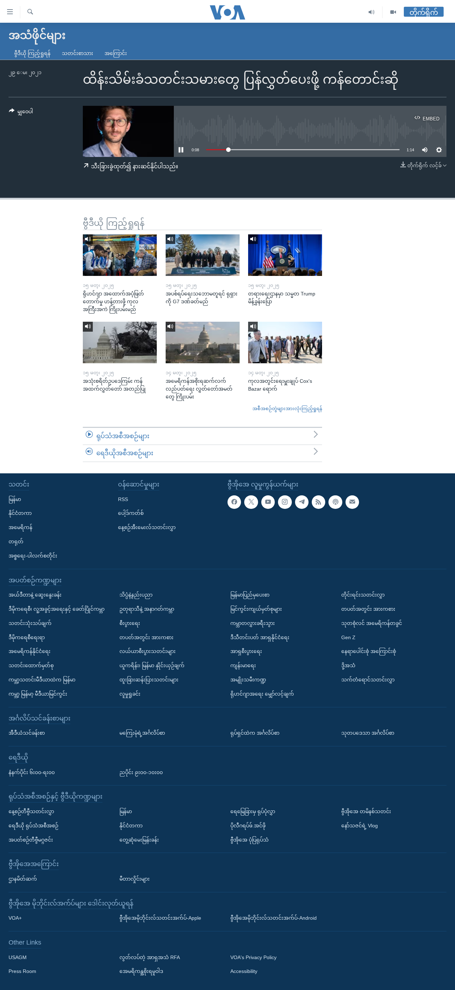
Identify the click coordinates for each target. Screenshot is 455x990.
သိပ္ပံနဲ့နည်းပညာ (135, 595)
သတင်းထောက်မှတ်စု (31, 665)
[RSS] (318, 501)
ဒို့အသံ (348, 665)
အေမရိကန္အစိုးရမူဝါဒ (141, 971)
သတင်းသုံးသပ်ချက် (30, 623)
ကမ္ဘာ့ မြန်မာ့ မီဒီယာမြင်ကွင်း (38, 693)
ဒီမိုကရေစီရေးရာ (27, 637)
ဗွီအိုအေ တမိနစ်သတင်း (366, 811)
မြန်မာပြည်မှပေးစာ (249, 595)
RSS (123, 499)
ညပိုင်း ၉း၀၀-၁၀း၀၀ (141, 772)
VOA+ (15, 918)
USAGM (18, 957)
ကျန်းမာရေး (243, 665)
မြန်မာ (15, 499)
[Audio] (371, 12)
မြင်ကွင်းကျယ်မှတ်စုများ (256, 609)
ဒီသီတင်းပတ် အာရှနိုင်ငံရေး (259, 637)
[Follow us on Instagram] (284, 501)
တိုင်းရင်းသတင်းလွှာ (363, 595)
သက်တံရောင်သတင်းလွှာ (368, 679)
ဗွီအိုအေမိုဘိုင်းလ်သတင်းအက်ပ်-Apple (160, 918)
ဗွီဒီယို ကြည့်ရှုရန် (32, 53)
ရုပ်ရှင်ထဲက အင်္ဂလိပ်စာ (254, 733)
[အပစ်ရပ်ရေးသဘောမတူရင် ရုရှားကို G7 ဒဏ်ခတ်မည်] (203, 255)
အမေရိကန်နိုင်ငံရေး (29, 651)
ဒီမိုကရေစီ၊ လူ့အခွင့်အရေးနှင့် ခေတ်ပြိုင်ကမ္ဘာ (57, 609)
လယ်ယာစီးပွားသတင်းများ (147, 651)
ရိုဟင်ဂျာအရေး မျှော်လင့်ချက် (262, 693)
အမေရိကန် (20, 527)
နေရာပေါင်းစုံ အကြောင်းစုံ (368, 651)
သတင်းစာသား (77, 53)
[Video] (393, 12)
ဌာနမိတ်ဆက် (23, 879)
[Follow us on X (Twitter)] (251, 501)
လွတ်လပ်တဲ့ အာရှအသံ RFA (149, 957)
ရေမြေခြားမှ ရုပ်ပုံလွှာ (252, 811)
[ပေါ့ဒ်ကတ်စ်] (335, 501)
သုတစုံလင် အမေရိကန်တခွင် (371, 623)
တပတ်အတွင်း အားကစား (146, 637)
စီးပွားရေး (129, 623)
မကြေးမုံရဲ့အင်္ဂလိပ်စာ (142, 733)
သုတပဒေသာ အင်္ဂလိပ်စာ (367, 733)
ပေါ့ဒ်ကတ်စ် (131, 513)
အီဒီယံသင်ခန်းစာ (27, 733)
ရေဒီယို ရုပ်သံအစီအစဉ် (33, 825)
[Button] (21, 113)
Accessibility (243, 971)
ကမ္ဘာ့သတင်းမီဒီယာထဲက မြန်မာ (42, 679)
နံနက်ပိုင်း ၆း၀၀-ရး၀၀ (32, 772)
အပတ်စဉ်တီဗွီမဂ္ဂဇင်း (31, 839)
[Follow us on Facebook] (234, 501)
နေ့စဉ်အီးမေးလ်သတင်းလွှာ (147, 527)
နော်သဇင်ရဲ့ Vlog (359, 825)
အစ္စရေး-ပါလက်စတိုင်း (33, 555)
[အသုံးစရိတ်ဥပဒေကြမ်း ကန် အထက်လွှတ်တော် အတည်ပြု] (120, 342)
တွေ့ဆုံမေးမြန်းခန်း (139, 839)
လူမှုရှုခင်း (129, 693)
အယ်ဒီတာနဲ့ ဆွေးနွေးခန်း (35, 595)
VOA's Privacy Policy (253, 957)
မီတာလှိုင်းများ (134, 879)
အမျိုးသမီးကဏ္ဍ (248, 679)
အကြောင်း (116, 53)
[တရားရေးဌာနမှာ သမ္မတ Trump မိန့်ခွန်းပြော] (285, 255)
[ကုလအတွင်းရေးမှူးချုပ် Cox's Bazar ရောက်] (285, 342)
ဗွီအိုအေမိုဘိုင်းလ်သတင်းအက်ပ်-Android (273, 918)
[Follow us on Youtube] (268, 501)
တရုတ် (16, 541)
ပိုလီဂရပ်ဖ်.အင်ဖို (248, 825)
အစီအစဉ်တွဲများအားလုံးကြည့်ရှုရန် (287, 408)
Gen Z (348, 637)
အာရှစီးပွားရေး (246, 651)
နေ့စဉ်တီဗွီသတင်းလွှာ (31, 811)
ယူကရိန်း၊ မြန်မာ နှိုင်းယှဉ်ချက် (151, 665)
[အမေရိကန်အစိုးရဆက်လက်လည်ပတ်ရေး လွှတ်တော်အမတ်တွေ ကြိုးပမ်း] (203, 342)
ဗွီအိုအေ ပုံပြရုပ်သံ (249, 839)
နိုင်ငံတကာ (20, 513)
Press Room (22, 971)
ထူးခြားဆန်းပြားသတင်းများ (148, 679)
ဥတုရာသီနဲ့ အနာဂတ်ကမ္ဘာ (146, 609)
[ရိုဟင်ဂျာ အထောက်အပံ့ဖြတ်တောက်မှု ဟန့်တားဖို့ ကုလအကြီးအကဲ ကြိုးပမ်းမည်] (120, 255)
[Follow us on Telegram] (302, 501)
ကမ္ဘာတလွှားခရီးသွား (252, 623)
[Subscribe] (352, 501)
